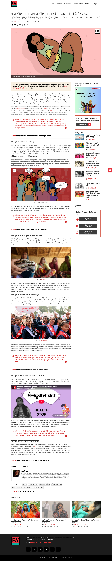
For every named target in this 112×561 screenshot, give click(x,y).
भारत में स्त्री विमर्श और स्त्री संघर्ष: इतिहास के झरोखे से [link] (92, 173)
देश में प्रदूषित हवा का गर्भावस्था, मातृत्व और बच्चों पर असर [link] (54, 521)
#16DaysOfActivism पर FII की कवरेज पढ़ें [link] (86, 84)
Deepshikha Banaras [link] (91, 179)
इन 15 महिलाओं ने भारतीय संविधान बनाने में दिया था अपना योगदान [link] (93, 163)
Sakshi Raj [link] (17, 524)
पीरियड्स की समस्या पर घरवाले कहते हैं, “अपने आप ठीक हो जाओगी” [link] (31, 229)
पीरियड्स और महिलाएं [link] (44, 484)
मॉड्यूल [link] (50, 110)
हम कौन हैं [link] (59, 4)
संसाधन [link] (87, 4)
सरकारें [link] (45, 108)
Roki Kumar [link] (92, 149)
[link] (110, 170)
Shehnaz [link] (17, 21)
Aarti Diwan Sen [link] (49, 524)
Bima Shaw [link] (92, 139)
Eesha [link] (90, 200)
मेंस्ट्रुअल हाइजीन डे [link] (20, 108)
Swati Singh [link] (92, 158)
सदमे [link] (35, 446)
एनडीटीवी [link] (66, 94)
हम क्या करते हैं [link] (68, 4)
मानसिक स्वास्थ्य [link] (19, 10)
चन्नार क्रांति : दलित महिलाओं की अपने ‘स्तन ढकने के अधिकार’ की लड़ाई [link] (93, 194)
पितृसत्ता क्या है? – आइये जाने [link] (93, 184)
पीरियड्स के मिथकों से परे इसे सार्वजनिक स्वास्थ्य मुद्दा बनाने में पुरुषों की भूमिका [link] (33, 136)
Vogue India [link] (44, 340)
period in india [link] (33, 484)
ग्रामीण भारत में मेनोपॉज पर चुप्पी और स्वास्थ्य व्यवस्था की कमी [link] (24, 521)
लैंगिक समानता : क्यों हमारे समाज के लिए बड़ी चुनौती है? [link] (92, 145)
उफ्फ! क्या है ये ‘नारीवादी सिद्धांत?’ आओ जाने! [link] (93, 154)
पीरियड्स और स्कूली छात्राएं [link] (23, 487)
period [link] (24, 484)
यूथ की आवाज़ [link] (43, 279)
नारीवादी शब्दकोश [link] (78, 4)
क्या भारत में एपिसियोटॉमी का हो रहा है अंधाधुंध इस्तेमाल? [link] (85, 521)
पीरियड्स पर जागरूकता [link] (37, 487)
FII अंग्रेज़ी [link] (94, 4)
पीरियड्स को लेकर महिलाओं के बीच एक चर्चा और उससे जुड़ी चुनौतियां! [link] (32, 369)
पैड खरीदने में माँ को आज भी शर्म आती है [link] (93, 136)
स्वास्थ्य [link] (12, 10)
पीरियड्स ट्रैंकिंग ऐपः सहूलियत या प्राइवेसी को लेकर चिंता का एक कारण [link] (32, 460)
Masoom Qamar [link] (80, 524)
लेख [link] (53, 4)
